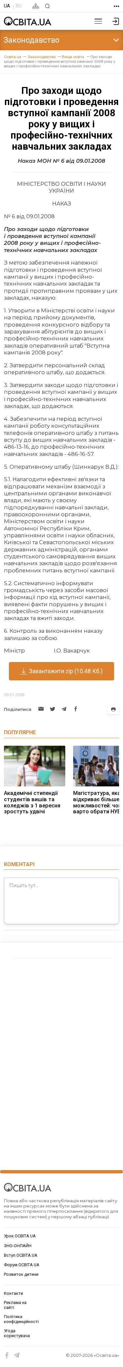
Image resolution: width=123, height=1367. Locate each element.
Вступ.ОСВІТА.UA (20, 1255)
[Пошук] (47, 6)
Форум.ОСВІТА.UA (21, 1264)
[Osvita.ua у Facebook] (7, 1355)
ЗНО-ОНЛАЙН (17, 1245)
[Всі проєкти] (116, 6)
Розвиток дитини (21, 1274)
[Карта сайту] (35, 6)
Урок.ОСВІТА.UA (20, 1235)
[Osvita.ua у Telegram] (17, 1355)
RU (19, 6)
